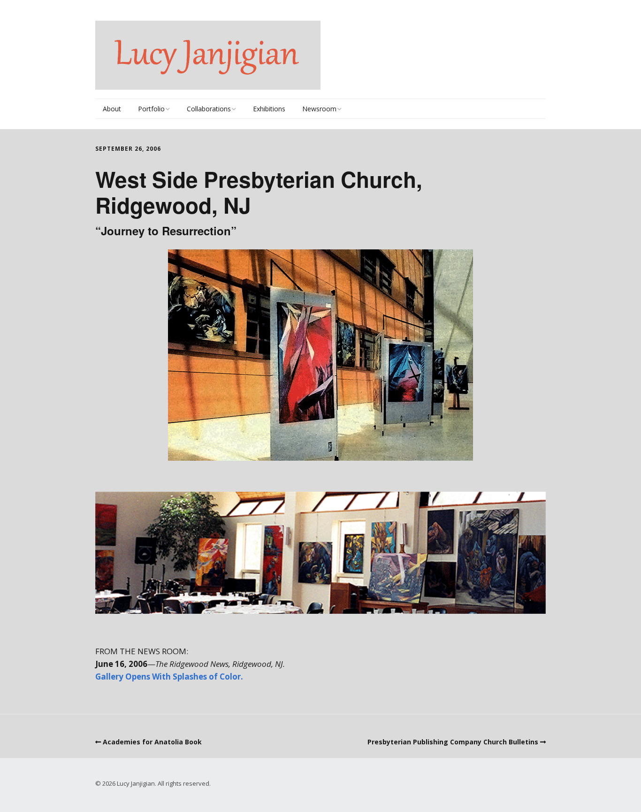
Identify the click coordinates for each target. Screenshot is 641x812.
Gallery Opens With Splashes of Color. (169, 676)
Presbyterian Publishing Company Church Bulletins (452, 741)
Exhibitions (269, 108)
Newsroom (319, 108)
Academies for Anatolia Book (152, 741)
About (112, 108)
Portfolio (151, 108)
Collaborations (209, 108)
